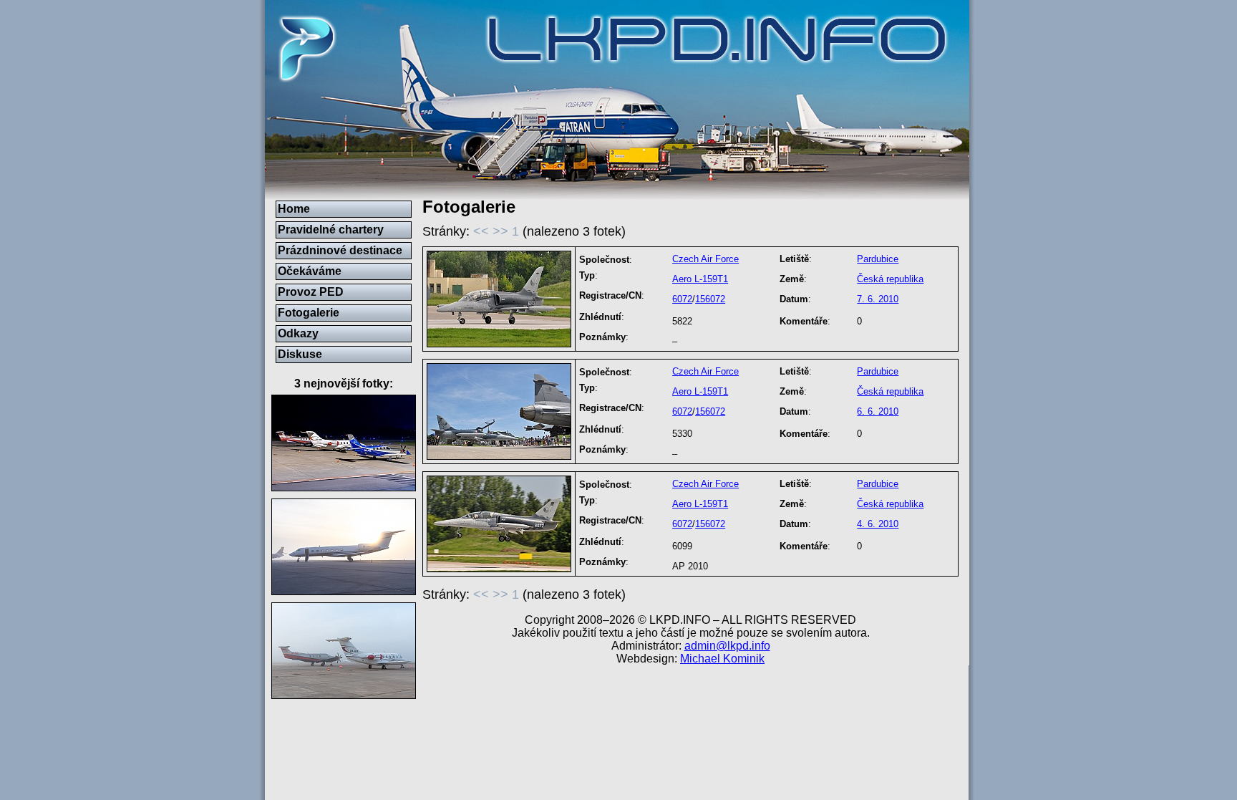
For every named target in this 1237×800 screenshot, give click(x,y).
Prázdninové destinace (340, 250)
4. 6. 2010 (877, 524)
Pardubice (877, 259)
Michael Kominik (722, 658)
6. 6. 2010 (877, 411)
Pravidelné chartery (331, 229)
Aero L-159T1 (700, 279)
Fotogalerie (308, 313)
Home (294, 209)
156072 (710, 299)
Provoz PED (311, 292)
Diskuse (300, 354)
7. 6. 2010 (877, 299)
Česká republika (890, 279)
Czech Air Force (705, 259)
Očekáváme (309, 271)
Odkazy (298, 333)
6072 (682, 299)
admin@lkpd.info (727, 646)
